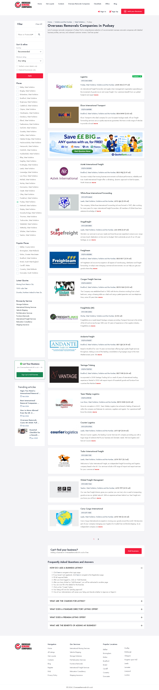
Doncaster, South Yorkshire (29, 273)
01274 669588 (86, 109)
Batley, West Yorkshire (27, 87)
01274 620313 (86, 283)
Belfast (105, 649)
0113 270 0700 (86, 427)
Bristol (105, 665)
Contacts (61, 4)
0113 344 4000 (86, 81)
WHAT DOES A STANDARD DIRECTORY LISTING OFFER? (74, 609)
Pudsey (83, 85)
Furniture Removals (22, 316)
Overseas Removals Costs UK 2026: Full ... (29, 421)
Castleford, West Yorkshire (29, 105)
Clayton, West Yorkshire (28, 109)
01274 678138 (86, 398)
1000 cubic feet (21, 288)
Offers (107, 4)
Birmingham (107, 653)
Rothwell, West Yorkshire (28, 205)
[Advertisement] (29, 342)
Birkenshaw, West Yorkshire (29, 94)
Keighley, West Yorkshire (28, 161)
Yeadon (83, 488)
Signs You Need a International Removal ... (30, 392)
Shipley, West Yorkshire (27, 209)
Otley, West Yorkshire (27, 194)
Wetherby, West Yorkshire (28, 227)
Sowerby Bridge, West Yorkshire (30, 213)
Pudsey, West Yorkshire (27, 202)
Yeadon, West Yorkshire (28, 235)
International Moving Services (26, 307)
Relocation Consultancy (24, 322)
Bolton (105, 657)
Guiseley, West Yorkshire (28, 131)
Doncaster (106, 676)
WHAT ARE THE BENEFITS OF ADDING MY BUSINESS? (73, 625)
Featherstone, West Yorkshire (29, 124)
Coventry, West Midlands (28, 269)
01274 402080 (86, 254)
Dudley (127, 648)
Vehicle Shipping (22, 310)
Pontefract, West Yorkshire (28, 198)
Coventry (106, 672)
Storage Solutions (22, 304)
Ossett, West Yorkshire (27, 190)
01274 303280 (86, 168)
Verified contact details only (28, 66)
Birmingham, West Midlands (29, 251)
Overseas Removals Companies (79, 4)
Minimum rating (21, 57)
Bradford (84, 113)
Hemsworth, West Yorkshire (29, 146)
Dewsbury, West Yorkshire (28, 117)
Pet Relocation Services (24, 313)
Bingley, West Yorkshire (27, 91)
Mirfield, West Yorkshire (28, 179)
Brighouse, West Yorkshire (28, 102)
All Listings (51, 652)
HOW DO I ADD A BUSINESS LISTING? (66, 568)
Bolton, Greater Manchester (29, 254)
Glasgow (128, 656)
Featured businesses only (27, 70)
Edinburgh (128, 652)
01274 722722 (86, 369)
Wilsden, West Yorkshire (28, 231)
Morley (83, 316)
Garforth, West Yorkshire (28, 128)
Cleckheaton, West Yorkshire (29, 113)
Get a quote (50, 4)
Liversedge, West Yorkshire (29, 172)
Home (40, 4)
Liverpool (128, 671)
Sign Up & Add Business (30, 374)
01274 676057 (86, 340)
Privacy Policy (52, 675)
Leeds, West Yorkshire (27, 168)
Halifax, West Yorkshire (27, 135)
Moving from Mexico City (25, 284)
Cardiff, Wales (25, 265)
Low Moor (84, 402)
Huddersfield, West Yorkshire (29, 153)
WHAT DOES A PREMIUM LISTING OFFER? (68, 617)
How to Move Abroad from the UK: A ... (29, 411)
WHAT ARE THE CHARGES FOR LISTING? (67, 601)
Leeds (82, 201)
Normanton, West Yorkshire (29, 187)
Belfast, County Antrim (27, 247)
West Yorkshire (91, 85)
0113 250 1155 (86, 455)
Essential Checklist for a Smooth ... (35, 432)
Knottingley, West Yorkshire (29, 165)
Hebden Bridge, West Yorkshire (30, 139)
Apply (30, 75)
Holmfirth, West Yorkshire (28, 150)
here (58, 572)
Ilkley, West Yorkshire (27, 157)
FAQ (49, 671)
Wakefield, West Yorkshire (28, 224)
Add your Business (135, 11)
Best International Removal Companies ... (29, 401)
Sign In (103, 11)
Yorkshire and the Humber (105, 85)
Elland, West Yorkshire (27, 120)
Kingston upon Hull (131, 659)
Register (50, 667)
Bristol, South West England (29, 262)
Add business (133, 551)
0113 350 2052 (86, 312)
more (96, 95)
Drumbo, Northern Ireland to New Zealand (29, 292)
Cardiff (105, 669)
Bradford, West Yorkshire (28, 98)
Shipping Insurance (22, 324)
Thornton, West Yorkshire (28, 216)
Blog (115, 4)
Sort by (18, 48)
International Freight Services (26, 319)
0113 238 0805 (86, 226)
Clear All (39, 24)
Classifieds (97, 4)
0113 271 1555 (86, 513)
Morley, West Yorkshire (27, 183)
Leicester (127, 667)
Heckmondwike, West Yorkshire (30, 142)
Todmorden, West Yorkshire (29, 220)
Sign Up (115, 11)
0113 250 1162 (86, 484)
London (127, 675)
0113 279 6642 (86, 197)
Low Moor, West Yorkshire (28, 176)
